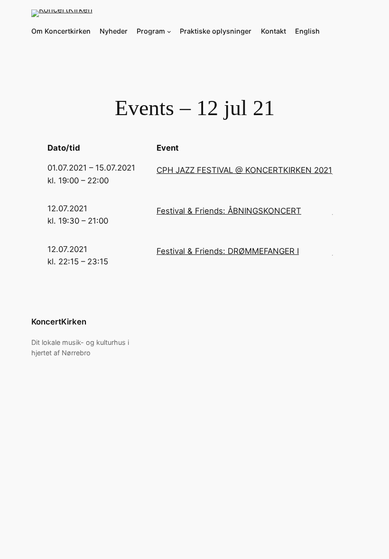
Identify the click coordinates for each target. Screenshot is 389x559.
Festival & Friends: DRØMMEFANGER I (228, 251)
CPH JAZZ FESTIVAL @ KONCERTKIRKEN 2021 (244, 170)
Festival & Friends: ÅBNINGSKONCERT (229, 211)
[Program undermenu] (169, 31)
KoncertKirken (58, 321)
